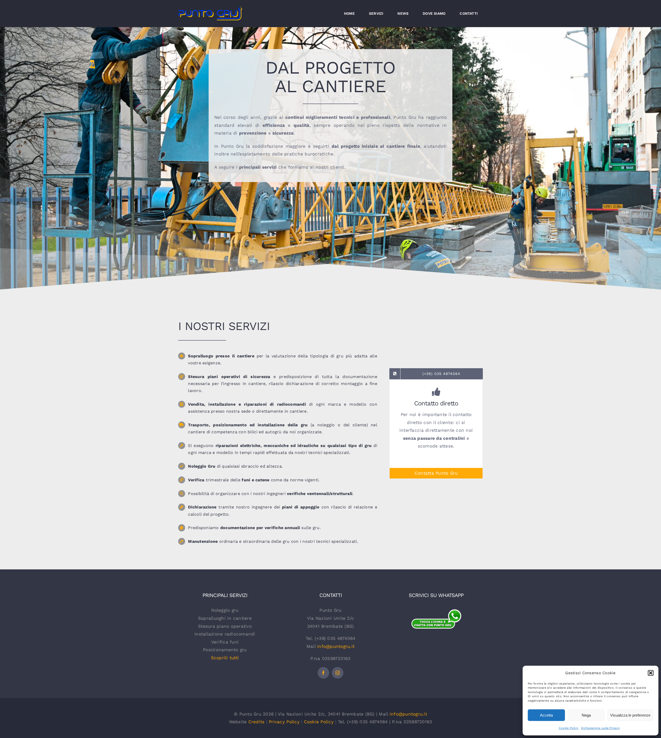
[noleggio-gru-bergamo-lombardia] (436, 637)
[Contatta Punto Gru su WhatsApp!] (436, 611)
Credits (256, 721)
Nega (586, 715)
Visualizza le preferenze (630, 715)
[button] (650, 673)
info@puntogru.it (336, 646)
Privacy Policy (284, 721)
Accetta (546, 715)
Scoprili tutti (225, 657)
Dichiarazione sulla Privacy (600, 728)
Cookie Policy (568, 728)
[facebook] (323, 673)
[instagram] (337, 673)
